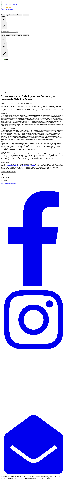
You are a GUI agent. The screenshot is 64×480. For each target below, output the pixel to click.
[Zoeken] (17, 32)
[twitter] (33, 414)
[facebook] (33, 285)
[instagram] (33, 353)
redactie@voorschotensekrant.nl (9, 188)
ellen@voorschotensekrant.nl (8, 183)
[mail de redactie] (33, 473)
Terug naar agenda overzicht (8, 171)
